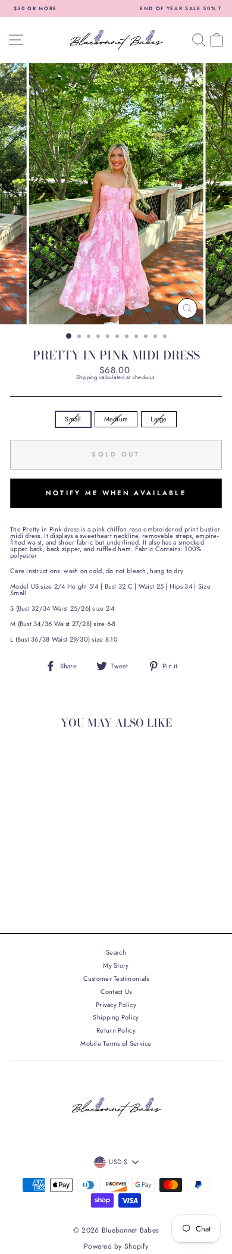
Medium (116, 419)
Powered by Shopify (116, 1246)
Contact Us (116, 991)
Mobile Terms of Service (115, 1043)
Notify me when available (116, 493)
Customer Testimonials (116, 978)
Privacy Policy (116, 1004)
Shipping (87, 378)
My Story (115, 965)
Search (116, 952)
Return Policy (116, 1030)
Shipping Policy (116, 1017)
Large (159, 419)
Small (73, 419)
